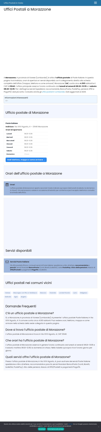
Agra (16, 297)
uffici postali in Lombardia (53, 92)
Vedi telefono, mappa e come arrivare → (26, 159)
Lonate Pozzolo (64, 293)
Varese (7, 293)
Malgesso (83, 293)
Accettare (42, 429)
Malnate (8, 297)
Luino (75, 293)
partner (70, 424)
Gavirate (53, 293)
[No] (99, 427)
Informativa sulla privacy (55, 429)
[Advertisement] (50, 26)
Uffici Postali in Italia (13, 3)
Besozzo (43, 293)
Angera (23, 297)
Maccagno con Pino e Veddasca (25, 293)
